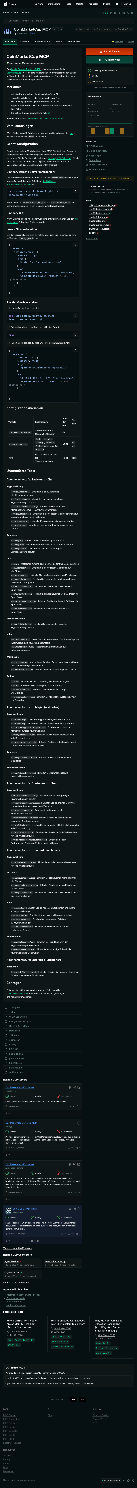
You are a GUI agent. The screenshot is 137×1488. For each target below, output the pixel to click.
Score (59, 41)
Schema (24, 41)
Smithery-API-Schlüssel (59, 158)
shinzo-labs (22, 33)
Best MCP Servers (12, 1442)
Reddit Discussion (98, 164)
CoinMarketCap (14, 72)
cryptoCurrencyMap (99, 225)
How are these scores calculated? (110, 87)
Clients (79, 4)
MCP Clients (9, 1435)
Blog (5, 1467)
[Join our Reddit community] (128, 1480)
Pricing (106, 4)
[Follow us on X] (133, 1480)
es (115, 12)
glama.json (14, 1040)
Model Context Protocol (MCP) (26, 69)
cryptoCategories (98, 217)
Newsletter (8, 1471)
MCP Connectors (11, 1419)
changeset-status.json (20, 1021)
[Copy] (75, 191)
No (82, 1399)
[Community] (116, 4)
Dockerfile (14, 1030)
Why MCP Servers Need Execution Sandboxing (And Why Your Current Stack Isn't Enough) (108, 1325)
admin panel (115, 192)
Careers (7, 1463)
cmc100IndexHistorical (100, 209)
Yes (73, 1399)
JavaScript (119, 42)
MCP (16, 12)
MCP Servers (9, 1415)
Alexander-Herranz (14, 1168)
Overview (10, 41)
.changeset (14, 1007)
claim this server (118, 189)
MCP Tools (8, 1438)
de (106, 12)
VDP (94, 1423)
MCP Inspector (10, 1431)
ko (123, 12)
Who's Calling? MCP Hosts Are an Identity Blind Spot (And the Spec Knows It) (22, 1324)
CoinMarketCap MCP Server (19, 1087)
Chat (50, 1415)
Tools (68, 4)
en (111, 12)
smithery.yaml (16, 1072)
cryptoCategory (97, 221)
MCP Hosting (9, 1427)
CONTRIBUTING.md (17, 993)
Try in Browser (111, 59)
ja (119, 12)
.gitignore (14, 1035)
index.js (13, 1044)
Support (7, 1455)
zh (132, 12)
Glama (6, 12)
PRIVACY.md (15, 1063)
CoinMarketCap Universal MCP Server (45, 118)
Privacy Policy (99, 1419)
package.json (16, 1053)
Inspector (93, 4)
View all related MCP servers (17, 1248)
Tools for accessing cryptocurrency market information (16, 1301)
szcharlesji (10, 1091)
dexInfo (93, 232)
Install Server (112, 51)
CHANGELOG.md (18, 1016)
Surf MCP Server (21, 1208)
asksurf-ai (18, 1212)
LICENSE (13, 1049)
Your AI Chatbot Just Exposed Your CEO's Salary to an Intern (68, 1322)
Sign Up (128, 4)
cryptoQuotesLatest (99, 228)
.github (12, 1012)
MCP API (60, 1373)
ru (128, 12)
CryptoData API (12, 1272)
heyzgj (8, 1126)
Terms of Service (100, 1415)
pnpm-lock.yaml (17, 1058)
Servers (39, 4)
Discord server (87, 1383)
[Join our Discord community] (124, 1480)
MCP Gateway (10, 1423)
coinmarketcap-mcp (55, 1261)
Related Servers (42, 41)
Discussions (73, 41)
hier (71, 133)
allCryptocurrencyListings (102, 205)
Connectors (54, 4)
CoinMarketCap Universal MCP (21, 1123)
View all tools (92, 238)
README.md (15, 1067)
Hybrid (131, 42)
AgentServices (11, 1261)
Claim (32, 33)
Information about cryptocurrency (23, 1294)
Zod (48, 113)
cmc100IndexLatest (99, 213)
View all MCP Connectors (16, 1282)
